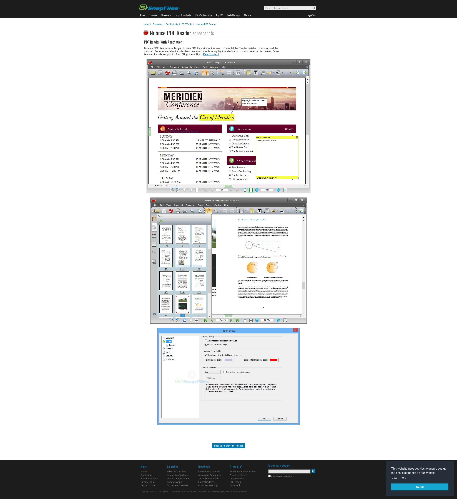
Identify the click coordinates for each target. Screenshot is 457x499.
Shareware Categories (209, 475)
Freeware (157, 24)
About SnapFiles (149, 478)
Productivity (172, 24)
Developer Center (239, 475)
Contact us (146, 475)
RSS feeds (235, 482)
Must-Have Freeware (177, 485)
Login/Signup (237, 478)
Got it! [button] (420, 486)
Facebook (235, 485)
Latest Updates (206, 482)
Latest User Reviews (177, 475)
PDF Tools (187, 24)
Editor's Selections (176, 471)
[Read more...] (210, 54)
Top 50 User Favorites (178, 478)
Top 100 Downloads (208, 478)
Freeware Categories (209, 471)
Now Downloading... (208, 485)
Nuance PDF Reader (206, 24)
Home (146, 24)
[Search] (312, 8)
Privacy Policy (148, 482)
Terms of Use (148, 485)
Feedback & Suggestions (243, 471)
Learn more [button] (399, 477)
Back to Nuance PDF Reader (228, 445)
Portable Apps (174, 482)
